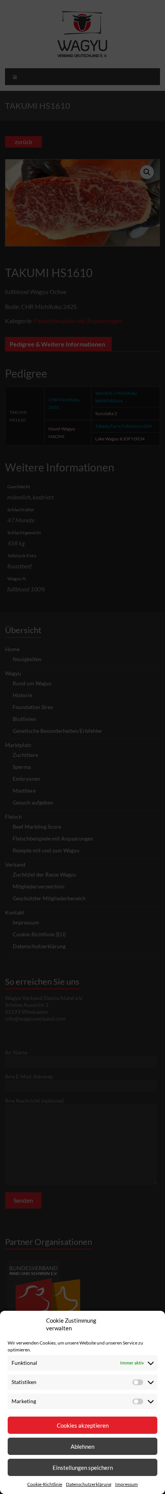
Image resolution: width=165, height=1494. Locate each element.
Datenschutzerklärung (88, 1484)
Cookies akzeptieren (83, 1425)
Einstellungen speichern (83, 1467)
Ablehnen (82, 1446)
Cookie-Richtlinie (44, 1484)
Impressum (126, 1484)
